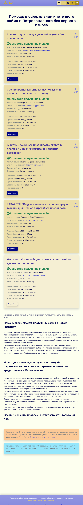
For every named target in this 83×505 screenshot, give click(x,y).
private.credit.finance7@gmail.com (36, 50)
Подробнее (12, 79)
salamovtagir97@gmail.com (34, 275)
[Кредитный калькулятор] (68, 3)
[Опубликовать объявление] (59, 3)
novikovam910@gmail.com (33, 106)
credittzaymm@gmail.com (33, 165)
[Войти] (77, 3)
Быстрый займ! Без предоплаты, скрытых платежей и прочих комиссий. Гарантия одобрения (34, 148)
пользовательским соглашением (41, 501)
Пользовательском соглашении (42, 437)
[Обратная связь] (63, 3)
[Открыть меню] (72, 3)
